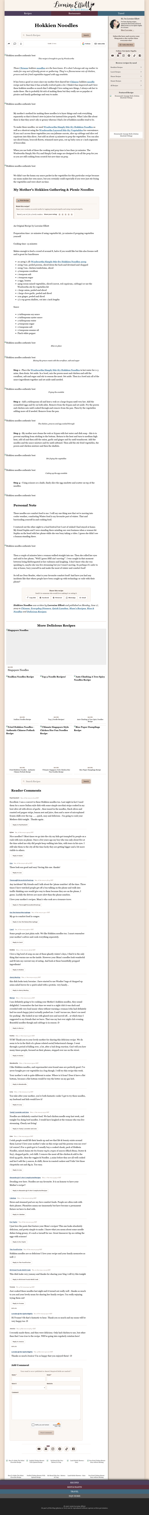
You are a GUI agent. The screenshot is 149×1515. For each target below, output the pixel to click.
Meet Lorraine (127, 30)
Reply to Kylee (18, 856)
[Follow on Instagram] (53, 1449)
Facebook (45, 598)
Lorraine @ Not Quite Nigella (22, 1314)
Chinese (23, 68)
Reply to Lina (17, 1170)
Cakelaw (13, 1198)
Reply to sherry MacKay (21, 990)
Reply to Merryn (18, 1028)
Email (84, 598)
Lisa (11, 863)
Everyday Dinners (41, 608)
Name (14, 1375)
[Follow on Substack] (46, 1449)
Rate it (14, 1384)
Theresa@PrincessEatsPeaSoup (21, 880)
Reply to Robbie (18, 970)
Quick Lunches (60, 608)
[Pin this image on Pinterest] (105, 57)
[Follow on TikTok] (66, 1449)
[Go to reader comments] (14, 44)
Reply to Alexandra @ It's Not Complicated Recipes (30, 1191)
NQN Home (74, 1496)
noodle (91, 81)
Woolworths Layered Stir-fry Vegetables (61, 130)
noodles (41, 68)
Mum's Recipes (77, 608)
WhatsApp (72, 598)
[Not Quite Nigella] (74, 6)
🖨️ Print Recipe (23, 200)
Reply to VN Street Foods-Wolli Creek (25, 1280)
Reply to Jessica (18, 1342)
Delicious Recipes (36, 611)
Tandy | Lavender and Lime (19, 1112)
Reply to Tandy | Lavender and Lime (25, 1129)
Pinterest (58, 598)
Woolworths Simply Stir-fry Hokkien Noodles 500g (58, 261)
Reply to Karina (18, 1056)
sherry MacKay (15, 977)
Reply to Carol (18, 942)
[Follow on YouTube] (39, 1449)
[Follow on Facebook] (73, 1449)
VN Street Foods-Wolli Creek (20, 1270)
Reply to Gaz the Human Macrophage (25, 922)
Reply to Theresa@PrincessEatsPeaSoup (26, 905)
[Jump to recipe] (20, 44)
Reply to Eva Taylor (19, 1242)
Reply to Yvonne (18, 1304)
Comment (15, 1392)
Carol (12, 929)
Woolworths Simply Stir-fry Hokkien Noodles (68, 127)
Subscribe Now (127, 45)
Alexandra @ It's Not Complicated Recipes (25, 1177)
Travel (121, 13)
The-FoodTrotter (16, 1249)
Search (86, 35)
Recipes (28, 13)
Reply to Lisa (17, 873)
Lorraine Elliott (80, 1506)
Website (50, 1384)
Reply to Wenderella (19, 1084)
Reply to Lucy (17, 1105)
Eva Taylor (13, 1222)
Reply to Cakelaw (19, 1215)
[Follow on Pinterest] (60, 1449)
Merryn (12, 998)
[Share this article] (8, 44)
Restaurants (75, 13)
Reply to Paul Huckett (20, 825)
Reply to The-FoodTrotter (22, 1263)
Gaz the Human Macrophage (20, 912)
